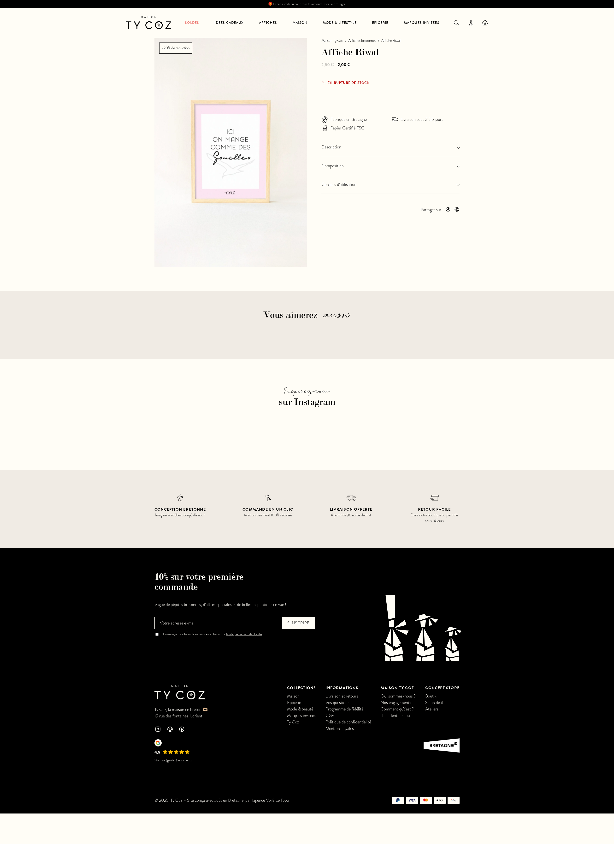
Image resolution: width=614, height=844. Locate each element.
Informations (341, 688)
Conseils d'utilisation (338, 184)
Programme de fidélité (344, 709)
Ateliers (431, 709)
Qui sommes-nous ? (398, 696)
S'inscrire (298, 623)
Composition (332, 166)
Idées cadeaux (229, 22)
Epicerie (294, 702)
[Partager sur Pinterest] (457, 210)
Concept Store (442, 688)
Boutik (431, 696)
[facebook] (181, 729)
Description (331, 147)
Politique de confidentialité (244, 634)
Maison (300, 22)
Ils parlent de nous (396, 715)
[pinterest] (169, 729)
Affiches (268, 22)
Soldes (192, 22)
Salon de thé (435, 702)
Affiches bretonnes (362, 40)
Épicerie (380, 22)
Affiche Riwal (391, 40)
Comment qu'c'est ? (397, 709)
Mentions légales (339, 728)
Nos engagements (396, 702)
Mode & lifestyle (340, 22)
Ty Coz (293, 722)
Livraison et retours (341, 696)
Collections (301, 688)
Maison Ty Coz (332, 40)
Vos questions (337, 702)
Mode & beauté (300, 709)
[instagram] (157, 729)
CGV (330, 715)
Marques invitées (421, 22)
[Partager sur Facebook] (448, 210)
